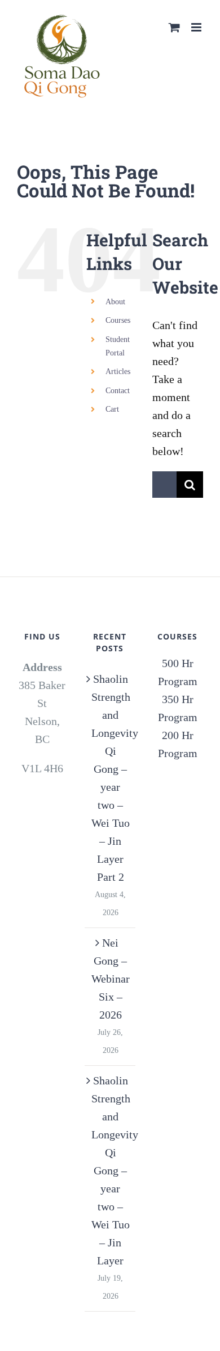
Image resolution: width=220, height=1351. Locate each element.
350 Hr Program (177, 708)
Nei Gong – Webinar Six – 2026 (110, 978)
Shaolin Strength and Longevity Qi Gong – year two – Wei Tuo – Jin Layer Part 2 (110, 778)
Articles (117, 371)
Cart (112, 409)
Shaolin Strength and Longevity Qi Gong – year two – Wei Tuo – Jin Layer (110, 1170)
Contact (117, 390)
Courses (117, 320)
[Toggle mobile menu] (197, 27)
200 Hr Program (177, 744)
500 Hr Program (177, 672)
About (115, 302)
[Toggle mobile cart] (174, 27)
